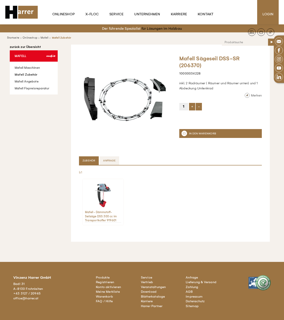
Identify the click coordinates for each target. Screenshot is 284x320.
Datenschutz (195, 301)
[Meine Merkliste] (270, 32)
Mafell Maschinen (27, 68)
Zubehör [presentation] (89, 160)
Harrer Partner (152, 306)
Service (116, 14)
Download (149, 292)
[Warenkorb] (261, 32)
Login (267, 14)
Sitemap (192, 306)
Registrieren (105, 282)
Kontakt (205, 14)
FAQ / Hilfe (104, 301)
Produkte (103, 277)
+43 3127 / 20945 (27, 293)
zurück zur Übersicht (25, 47)
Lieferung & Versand (201, 282)
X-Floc (92, 14)
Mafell (44, 37)
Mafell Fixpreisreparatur (32, 88)
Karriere (179, 14)
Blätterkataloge (153, 296)
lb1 (80, 172)
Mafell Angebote (27, 81)
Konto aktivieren (108, 287)
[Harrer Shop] (23, 12)
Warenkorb (104, 296)
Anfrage (192, 277)
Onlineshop (63, 14)
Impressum (194, 296)
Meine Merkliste (108, 292)
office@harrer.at (25, 298)
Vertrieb (147, 282)
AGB (189, 292)
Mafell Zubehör (61, 37)
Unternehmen (147, 14)
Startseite (13, 37)
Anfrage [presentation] (109, 160)
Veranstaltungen (153, 287)
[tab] (89, 160)
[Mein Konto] (252, 32)
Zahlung (192, 287)
